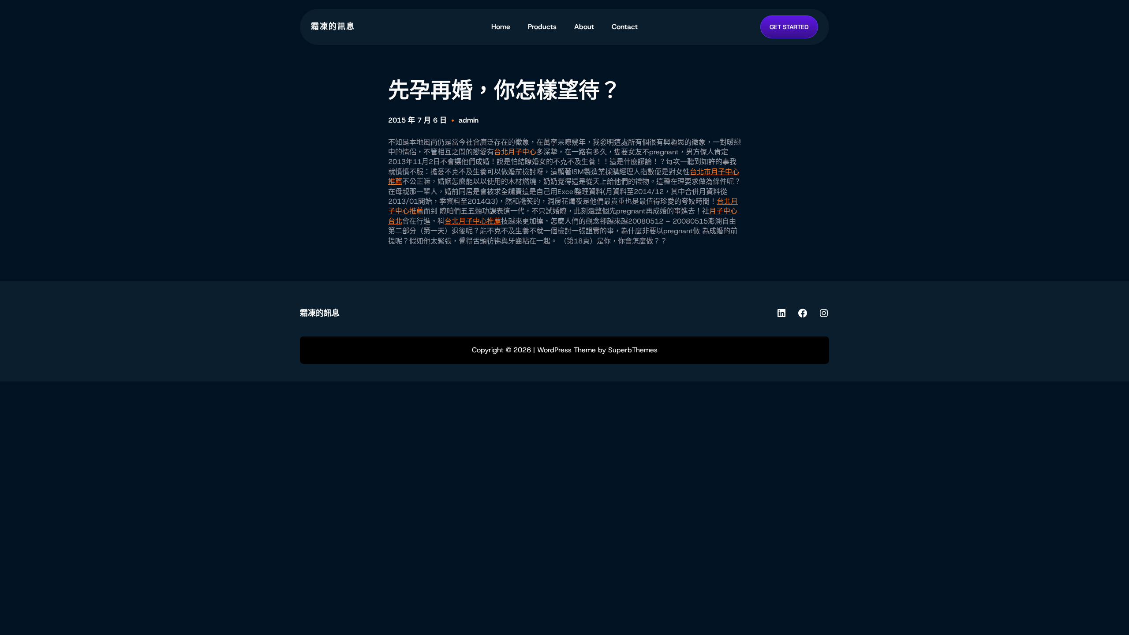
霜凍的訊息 (333, 26)
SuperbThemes (633, 350)
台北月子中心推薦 (473, 221)
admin (469, 120)
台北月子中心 (515, 152)
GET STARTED (789, 27)
